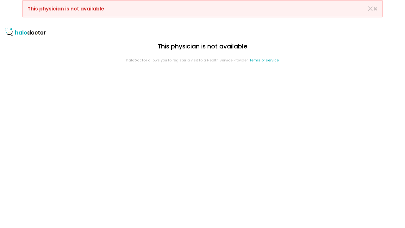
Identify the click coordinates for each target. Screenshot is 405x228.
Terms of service (264, 60)
